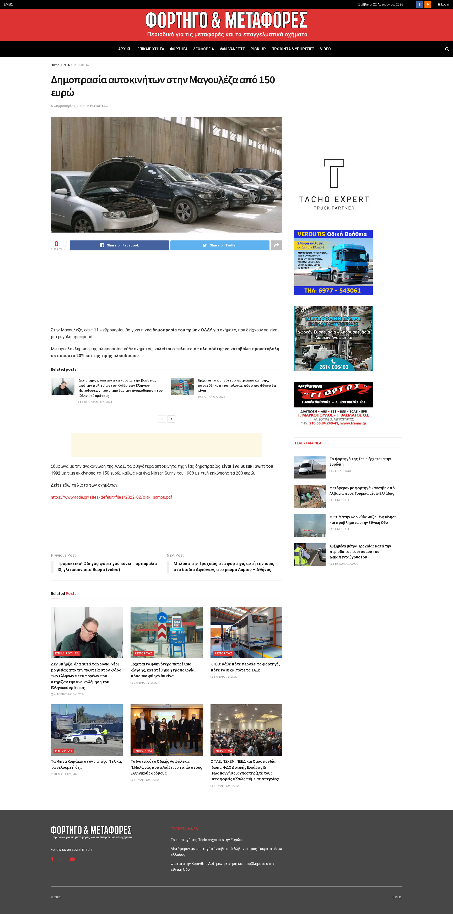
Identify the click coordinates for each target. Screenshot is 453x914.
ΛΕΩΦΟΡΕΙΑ (203, 49)
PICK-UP (258, 49)
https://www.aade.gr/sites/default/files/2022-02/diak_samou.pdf (111, 497)
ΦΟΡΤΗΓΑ (178, 49)
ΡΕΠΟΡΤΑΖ (82, 65)
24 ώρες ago (341, 471)
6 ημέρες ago (343, 500)
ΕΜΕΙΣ (8, 4)
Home (55, 65)
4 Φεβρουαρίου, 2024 (96, 402)
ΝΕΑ (67, 65)
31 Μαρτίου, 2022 (66, 774)
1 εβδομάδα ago (345, 564)
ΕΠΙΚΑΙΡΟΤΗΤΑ (150, 49)
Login (444, 4)
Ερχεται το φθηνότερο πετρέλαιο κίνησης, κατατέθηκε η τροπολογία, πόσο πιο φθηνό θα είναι (237, 385)
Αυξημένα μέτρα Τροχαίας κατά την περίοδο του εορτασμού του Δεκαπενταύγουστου (360, 552)
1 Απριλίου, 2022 (225, 677)
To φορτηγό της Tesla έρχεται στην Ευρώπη (208, 840)
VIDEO (325, 49)
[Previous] (162, 419)
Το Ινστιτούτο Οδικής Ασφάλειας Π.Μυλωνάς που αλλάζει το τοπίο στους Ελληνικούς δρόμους (166, 767)
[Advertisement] (166, 445)
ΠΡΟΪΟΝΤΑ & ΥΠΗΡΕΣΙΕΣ (293, 49)
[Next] (171, 419)
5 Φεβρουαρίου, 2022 (67, 106)
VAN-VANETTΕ (232, 49)
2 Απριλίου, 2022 (213, 397)
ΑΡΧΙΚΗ (125, 49)
